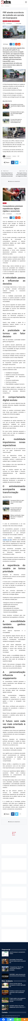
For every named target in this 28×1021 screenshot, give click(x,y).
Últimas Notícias (15, 21)
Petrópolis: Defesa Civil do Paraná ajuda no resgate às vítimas (21, 174)
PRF (18, 156)
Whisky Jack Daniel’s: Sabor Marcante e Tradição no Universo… (17, 517)
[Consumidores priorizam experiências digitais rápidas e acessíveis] (6, 106)
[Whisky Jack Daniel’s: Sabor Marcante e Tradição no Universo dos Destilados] (6, 517)
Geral (9, 21)
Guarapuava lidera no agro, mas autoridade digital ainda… (17, 113)
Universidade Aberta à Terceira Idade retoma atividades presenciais (7, 174)
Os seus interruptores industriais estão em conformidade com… (16, 121)
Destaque (5, 21)
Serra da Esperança (7, 158)
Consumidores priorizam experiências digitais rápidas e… (17, 106)
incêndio (14, 156)
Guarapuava (8, 156)
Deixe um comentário (14, 181)
